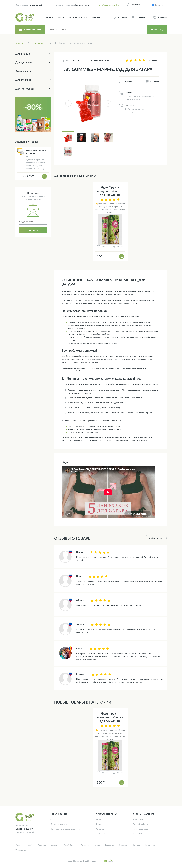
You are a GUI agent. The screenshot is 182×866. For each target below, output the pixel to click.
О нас (53, 819)
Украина (42, 845)
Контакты (96, 17)
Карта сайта (101, 833)
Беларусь (55, 845)
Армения (85, 845)
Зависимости (23, 71)
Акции (61, 17)
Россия (18, 845)
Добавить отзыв (155, 538)
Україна (30, 845)
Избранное (138, 819)
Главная (49, 17)
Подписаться (33, 230)
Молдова (136, 845)
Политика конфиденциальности (65, 829)
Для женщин (23, 53)
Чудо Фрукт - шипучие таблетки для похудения (110, 190)
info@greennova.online (109, 5)
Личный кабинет (140, 824)
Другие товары (24, 88)
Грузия (97, 845)
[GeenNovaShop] (24, 17)
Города (99, 824)
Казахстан (135, 4)
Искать (154, 29)
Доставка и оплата (78, 17)
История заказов (140, 829)
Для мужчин (23, 79)
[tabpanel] (88, 103)
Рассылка (137, 833)
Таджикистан (151, 845)
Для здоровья (23, 62)
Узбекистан (20, 850)
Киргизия (123, 845)
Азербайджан (70, 845)
